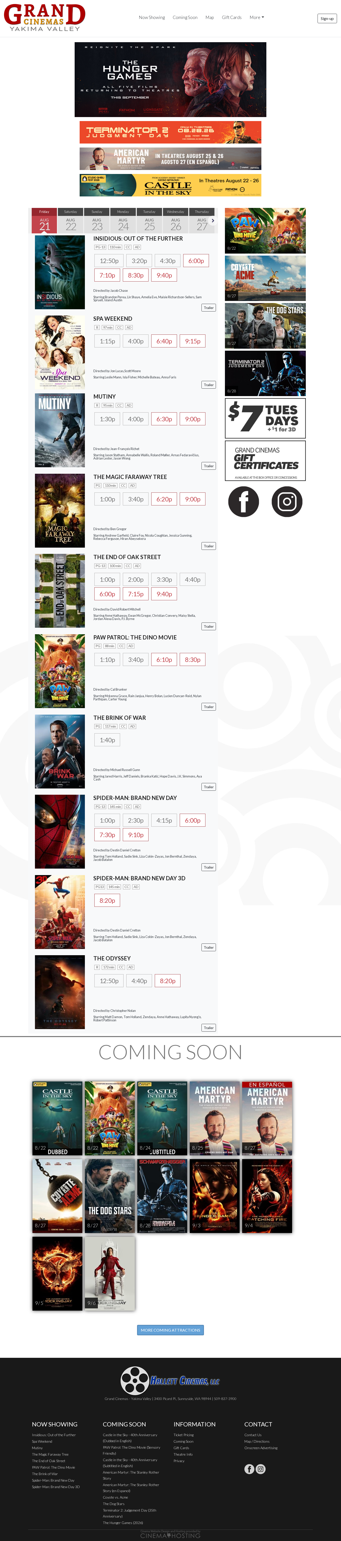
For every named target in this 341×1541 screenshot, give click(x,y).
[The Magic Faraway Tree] (60, 510)
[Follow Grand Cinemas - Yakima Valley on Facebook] (249, 1469)
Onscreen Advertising (260, 1448)
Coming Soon (185, 17)
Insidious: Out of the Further (54, 1435)
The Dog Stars (114, 1504)
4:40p (192, 579)
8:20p (107, 900)
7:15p (135, 594)
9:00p (192, 419)
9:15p (192, 341)
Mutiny (37, 1448)
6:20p (164, 499)
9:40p (164, 275)
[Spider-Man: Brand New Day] (60, 831)
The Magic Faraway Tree (50, 1454)
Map (209, 17)
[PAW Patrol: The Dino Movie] (60, 670)
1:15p (107, 341)
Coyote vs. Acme (115, 1497)
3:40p (135, 499)
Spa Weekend (42, 1441)
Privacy (178, 1461)
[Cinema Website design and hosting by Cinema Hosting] (170, 1534)
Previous (33, 221)
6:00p (196, 260)
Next (213, 221)
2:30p (135, 820)
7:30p (107, 834)
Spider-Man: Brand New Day (53, 1480)
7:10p (107, 275)
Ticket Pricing (183, 1435)
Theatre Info (183, 1454)
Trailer (209, 308)
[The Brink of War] (60, 751)
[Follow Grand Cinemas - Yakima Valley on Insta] (261, 1469)
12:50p (109, 260)
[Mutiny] (60, 429)
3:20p (139, 260)
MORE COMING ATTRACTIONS (170, 1330)
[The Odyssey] (60, 991)
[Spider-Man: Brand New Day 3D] (60, 911)
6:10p (164, 659)
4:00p (135, 341)
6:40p (164, 341)
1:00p (107, 499)
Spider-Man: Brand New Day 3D (56, 1487)
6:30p (164, 419)
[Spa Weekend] (60, 351)
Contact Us (253, 1435)
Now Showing (152, 17)
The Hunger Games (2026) (123, 1523)
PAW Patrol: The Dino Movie (53, 1467)
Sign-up (327, 18)
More (255, 17)
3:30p (164, 579)
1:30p (107, 419)
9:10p (135, 834)
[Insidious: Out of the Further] (60, 271)
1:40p (107, 740)
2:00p (135, 579)
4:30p (167, 260)
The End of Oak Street (48, 1461)
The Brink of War (45, 1474)
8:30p (135, 275)
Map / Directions (257, 1441)
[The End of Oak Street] (60, 590)
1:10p (107, 659)
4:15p (164, 820)
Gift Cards (232, 17)
